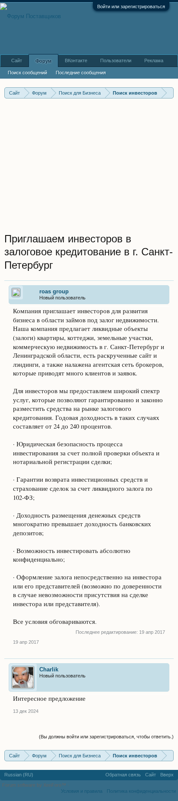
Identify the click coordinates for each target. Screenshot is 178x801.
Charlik (48, 669)
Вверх (167, 774)
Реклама (153, 60)
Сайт (16, 60)
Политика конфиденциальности (141, 791)
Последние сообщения (81, 72)
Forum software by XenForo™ (34, 785)
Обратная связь (123, 774)
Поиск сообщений (27, 72)
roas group (54, 291)
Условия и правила (81, 791)
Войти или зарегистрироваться (131, 6)
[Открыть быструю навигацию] (168, 92)
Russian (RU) (18, 774)
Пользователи (115, 60)
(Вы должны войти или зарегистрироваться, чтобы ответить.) (106, 736)
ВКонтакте (76, 60)
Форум (43, 61)
